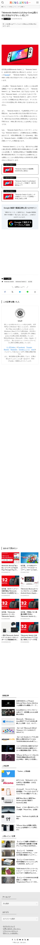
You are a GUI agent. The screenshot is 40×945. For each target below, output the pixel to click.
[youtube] (20, 940)
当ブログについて (9, 926)
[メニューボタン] (37, 2)
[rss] (25, 940)
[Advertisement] (20, 36)
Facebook (21, 347)
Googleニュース (24, 349)
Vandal (7, 75)
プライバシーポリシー (10, 931)
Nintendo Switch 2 (21, 281)
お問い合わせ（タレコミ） (12, 929)
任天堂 (30, 281)
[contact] (28, 940)
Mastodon (14, 349)
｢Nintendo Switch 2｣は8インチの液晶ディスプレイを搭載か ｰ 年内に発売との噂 (25, 196)
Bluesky (6, 349)
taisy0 (20, 321)
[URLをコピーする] (35, 292)
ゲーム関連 (7, 18)
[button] (5, 292)
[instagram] (17, 940)
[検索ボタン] (2, 2)
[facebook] (12, 940)
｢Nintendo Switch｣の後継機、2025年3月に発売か (25, 170)
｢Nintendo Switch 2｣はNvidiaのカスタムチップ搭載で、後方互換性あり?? (25, 183)
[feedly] (23, 940)
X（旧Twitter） (12, 347)
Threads (29, 347)
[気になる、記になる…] (19, 2)
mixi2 (33, 349)
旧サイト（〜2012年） (10, 933)
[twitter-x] (15, 940)
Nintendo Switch (9, 281)
